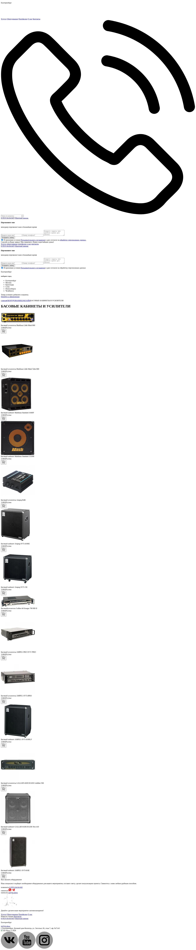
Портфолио (22, 19)
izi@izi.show (13, 893)
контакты (35, 244)
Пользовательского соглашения (33, 240)
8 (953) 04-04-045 (7, 218)
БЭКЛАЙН (26, 301)
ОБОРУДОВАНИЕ (14, 301)
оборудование (12, 244)
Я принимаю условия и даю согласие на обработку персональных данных (45, 268)
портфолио (22, 244)
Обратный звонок (21, 218)
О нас (30, 19)
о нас (29, 244)
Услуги (3, 19)
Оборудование (12, 19)
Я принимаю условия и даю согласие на (45, 240)
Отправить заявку (8, 237)
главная (4, 301)
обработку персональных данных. (73, 240)
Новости (4, 916)
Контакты (36, 19)
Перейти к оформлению (10, 297)
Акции (10, 916)
